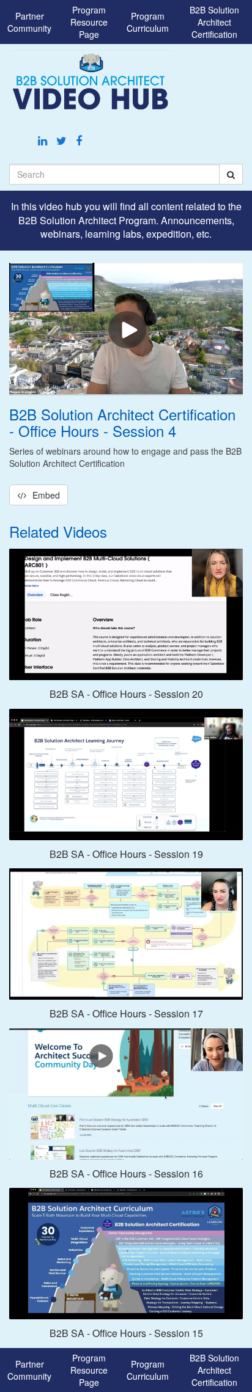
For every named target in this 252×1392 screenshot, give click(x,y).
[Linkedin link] (44, 140)
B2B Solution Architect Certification (214, 22)
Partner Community (29, 22)
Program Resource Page (89, 22)
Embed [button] (46, 495)
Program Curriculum (148, 22)
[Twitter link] (63, 140)
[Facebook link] (79, 140)
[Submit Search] (231, 174)
